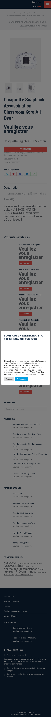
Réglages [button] (9, 379)
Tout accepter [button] (22, 379)
